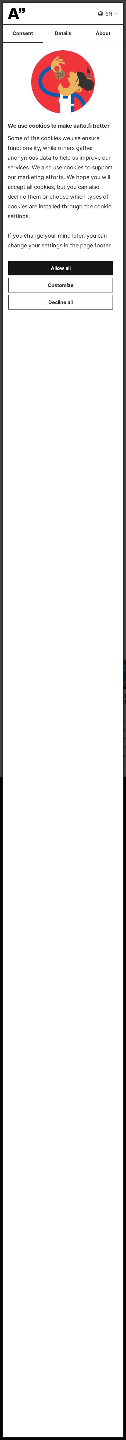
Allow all (61, 268)
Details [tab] (63, 33)
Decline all (60, 302)
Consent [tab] (23, 33)
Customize (61, 285)
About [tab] (103, 33)
